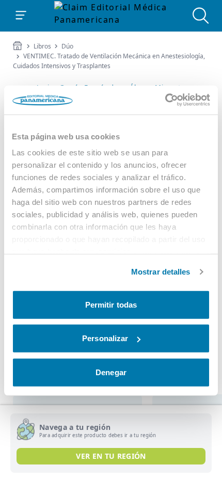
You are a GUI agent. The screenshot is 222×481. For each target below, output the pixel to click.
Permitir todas (111, 304)
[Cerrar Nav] (21, 15)
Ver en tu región (111, 456)
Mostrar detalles (161, 271)
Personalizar (105, 338)
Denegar (111, 371)
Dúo (67, 46)
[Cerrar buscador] (201, 15)
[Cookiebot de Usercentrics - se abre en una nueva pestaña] (165, 100)
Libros (42, 46)
